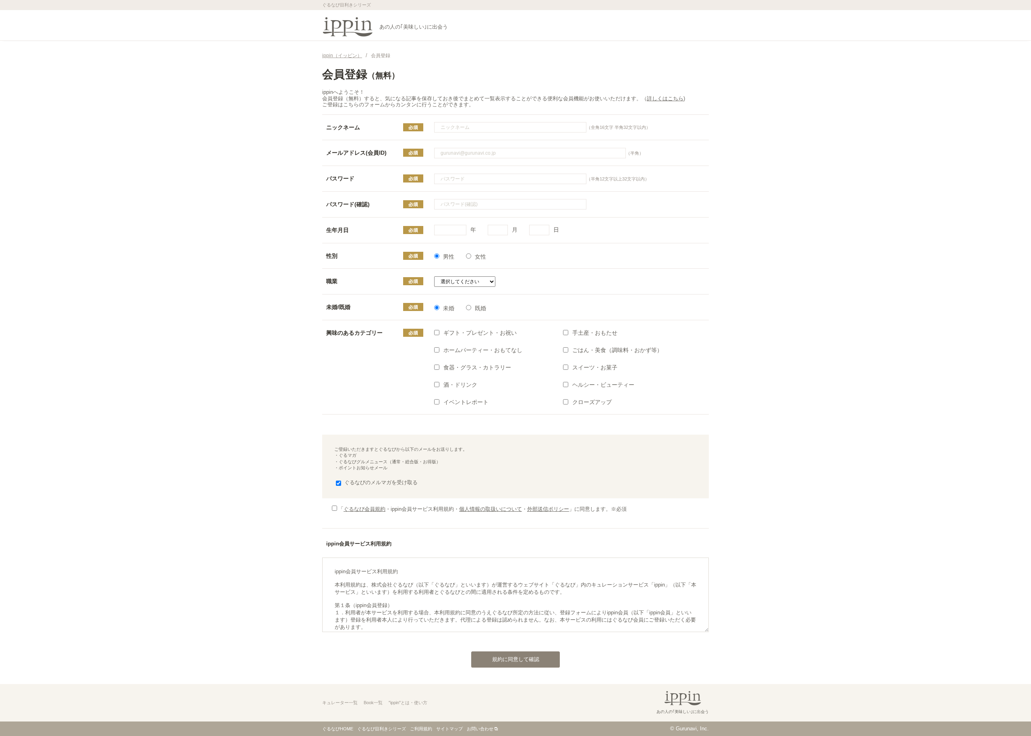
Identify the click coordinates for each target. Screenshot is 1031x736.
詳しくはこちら (665, 98)
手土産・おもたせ (594, 333)
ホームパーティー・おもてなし (482, 350)
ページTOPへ (1009, 713)
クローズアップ (592, 402)
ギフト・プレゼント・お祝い (480, 333)
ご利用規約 (421, 728)
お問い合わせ (480, 728)
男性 (448, 256)
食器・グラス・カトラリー (477, 367)
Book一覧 (373, 702)
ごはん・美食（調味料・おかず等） (617, 350)
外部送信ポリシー (548, 509)
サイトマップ (449, 728)
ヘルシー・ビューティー (603, 384)
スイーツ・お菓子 (594, 367)
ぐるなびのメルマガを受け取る (381, 482)
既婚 (480, 308)
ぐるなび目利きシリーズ (381, 728)
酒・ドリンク (460, 384)
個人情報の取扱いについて (490, 509)
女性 (480, 256)
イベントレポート (466, 402)
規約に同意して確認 (515, 659)
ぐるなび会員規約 (364, 509)
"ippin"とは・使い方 (408, 702)
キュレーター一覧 (340, 702)
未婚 (448, 308)
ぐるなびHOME (337, 728)
